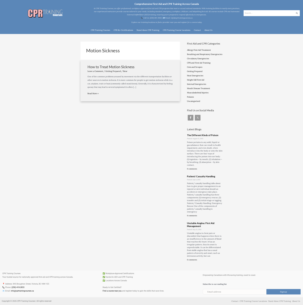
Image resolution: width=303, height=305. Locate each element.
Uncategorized (193, 101)
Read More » (92, 93)
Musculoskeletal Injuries (197, 92)
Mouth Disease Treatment (198, 88)
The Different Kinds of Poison (202, 135)
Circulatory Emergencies (198, 58)
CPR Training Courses (100, 30)
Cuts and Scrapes (194, 67)
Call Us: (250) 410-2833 (152, 18)
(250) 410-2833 (17, 287)
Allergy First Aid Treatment (199, 50)
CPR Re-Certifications (123, 30)
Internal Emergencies (196, 84)
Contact (197, 30)
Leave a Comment (95, 71)
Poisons (190, 97)
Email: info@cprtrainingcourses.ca (179, 18)
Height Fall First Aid (195, 80)
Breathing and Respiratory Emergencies (204, 54)
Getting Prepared (113, 71)
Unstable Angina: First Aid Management (200, 224)
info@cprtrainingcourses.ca (22, 291)
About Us (208, 30)
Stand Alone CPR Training (148, 30)
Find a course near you (112, 291)
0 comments (192, 169)
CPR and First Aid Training (198, 63)
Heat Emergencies (195, 75)
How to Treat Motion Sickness (110, 67)
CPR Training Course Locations (176, 30)
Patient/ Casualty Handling (201, 176)
